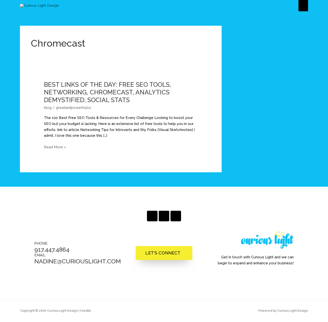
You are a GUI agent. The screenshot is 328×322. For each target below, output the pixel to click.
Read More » (55, 147)
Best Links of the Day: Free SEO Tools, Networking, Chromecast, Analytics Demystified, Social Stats (107, 92)
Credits (85, 310)
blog (48, 107)
